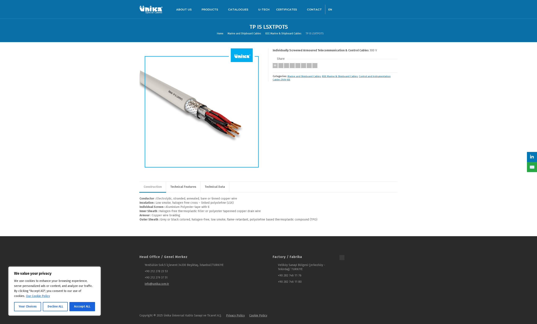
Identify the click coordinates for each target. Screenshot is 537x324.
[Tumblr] (303, 65)
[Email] (275, 65)
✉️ (532, 167)
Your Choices (27, 306)
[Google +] (292, 65)
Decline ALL (55, 306)
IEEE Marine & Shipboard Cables (340, 76)
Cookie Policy (258, 315)
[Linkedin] (309, 65)
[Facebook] (286, 65)
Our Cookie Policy (38, 296)
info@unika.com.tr (157, 284)
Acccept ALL (82, 306)
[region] (54, 291)
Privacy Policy (235, 315)
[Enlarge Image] (201, 110)
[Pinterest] (297, 65)
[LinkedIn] (532, 157)
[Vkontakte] (314, 65)
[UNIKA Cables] (151, 9)
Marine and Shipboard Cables (304, 76)
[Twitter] (280, 65)
